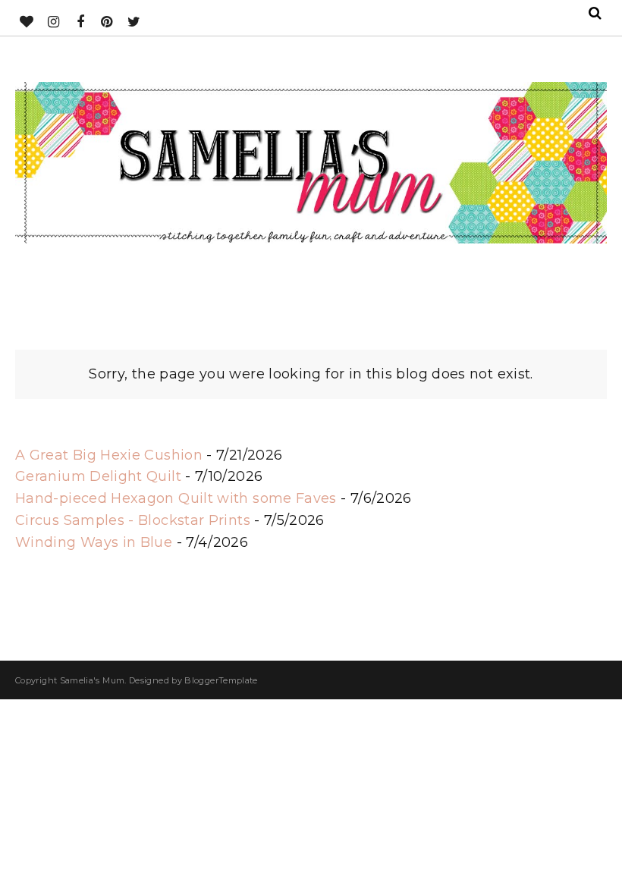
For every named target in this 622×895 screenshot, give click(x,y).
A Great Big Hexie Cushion (109, 455)
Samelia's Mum (92, 680)
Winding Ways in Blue (93, 542)
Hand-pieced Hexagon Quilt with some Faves (176, 498)
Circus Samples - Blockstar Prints (132, 520)
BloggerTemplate (220, 680)
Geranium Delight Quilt (98, 476)
